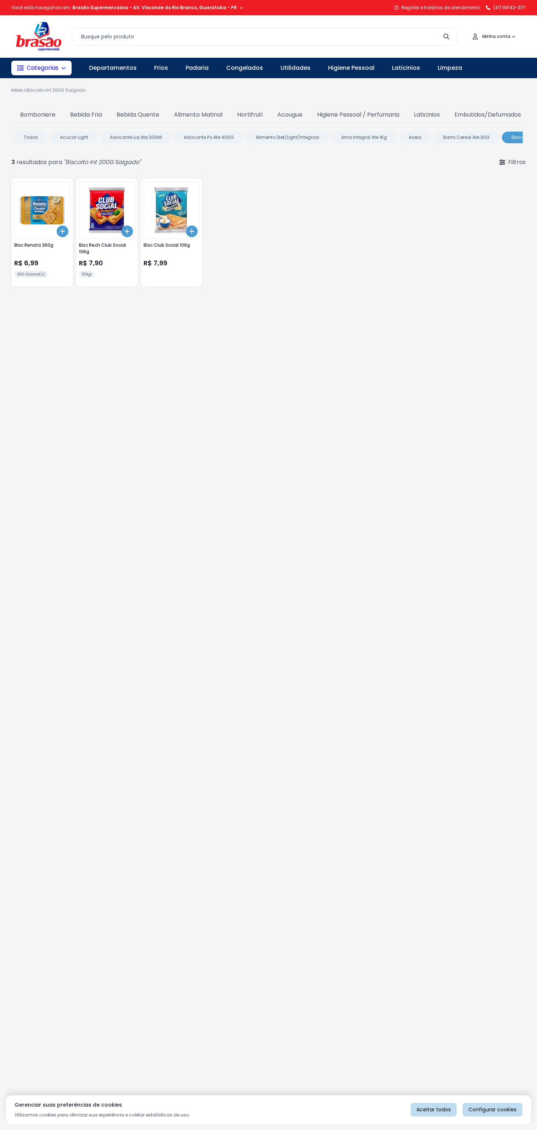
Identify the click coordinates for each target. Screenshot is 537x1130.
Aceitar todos (433, 1109)
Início (17, 90)
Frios (161, 68)
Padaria (197, 68)
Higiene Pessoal (351, 68)
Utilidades (296, 68)
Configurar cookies (492, 1109)
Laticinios (406, 68)
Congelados (244, 68)
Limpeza (450, 68)
